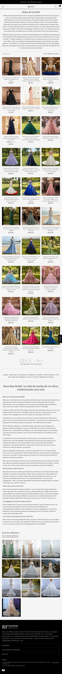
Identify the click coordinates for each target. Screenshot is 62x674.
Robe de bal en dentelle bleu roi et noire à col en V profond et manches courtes (31, 258)
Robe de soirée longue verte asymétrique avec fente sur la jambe (51, 258)
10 (38, 361)
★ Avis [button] (60, 339)
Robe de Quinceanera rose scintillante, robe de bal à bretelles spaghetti (51, 287)
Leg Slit (5, 375)
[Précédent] (2, 2)
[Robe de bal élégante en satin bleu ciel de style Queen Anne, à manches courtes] (11, 245)
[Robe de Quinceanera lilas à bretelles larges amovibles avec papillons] (51, 306)
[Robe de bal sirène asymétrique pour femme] (51, 336)
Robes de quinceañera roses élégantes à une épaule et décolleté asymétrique (11, 319)
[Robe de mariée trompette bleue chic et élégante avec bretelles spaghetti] (51, 216)
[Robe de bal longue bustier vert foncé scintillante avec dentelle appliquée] (31, 216)
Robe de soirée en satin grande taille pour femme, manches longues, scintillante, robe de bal (31, 79)
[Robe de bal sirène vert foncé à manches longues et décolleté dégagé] (11, 216)
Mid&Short (32, 375)
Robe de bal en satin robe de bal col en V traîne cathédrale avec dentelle (31, 199)
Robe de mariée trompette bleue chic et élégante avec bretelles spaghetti (50, 228)
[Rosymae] (31, 6)
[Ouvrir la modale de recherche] (55, 6)
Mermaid (15, 377)
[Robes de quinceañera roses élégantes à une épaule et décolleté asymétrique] (11, 306)
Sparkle (39, 375)
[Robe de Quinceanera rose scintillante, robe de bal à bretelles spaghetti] (51, 275)
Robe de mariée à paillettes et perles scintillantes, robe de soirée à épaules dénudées (11, 170)
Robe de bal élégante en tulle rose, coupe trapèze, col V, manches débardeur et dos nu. (51, 199)
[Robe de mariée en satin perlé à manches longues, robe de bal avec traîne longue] (51, 157)
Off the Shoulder (49, 375)
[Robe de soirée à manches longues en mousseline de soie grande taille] (11, 125)
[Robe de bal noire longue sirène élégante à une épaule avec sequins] (11, 66)
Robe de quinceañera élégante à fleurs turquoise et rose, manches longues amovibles (11, 287)
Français (4, 659)
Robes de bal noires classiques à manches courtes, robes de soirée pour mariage (11, 108)
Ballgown (23, 377)
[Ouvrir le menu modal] (3, 6)
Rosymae (14, 662)
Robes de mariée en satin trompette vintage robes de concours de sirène (11, 199)
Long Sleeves (23, 375)
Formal (35, 377)
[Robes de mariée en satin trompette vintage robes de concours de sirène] (11, 186)
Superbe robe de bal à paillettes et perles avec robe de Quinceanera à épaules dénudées (31, 138)
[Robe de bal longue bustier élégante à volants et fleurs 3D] (31, 306)
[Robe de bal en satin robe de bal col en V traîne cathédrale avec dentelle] (31, 186)
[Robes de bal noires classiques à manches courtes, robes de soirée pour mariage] (11, 96)
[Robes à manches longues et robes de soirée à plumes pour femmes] (51, 66)
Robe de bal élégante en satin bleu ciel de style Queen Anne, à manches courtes (11, 258)
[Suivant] (59, 2)
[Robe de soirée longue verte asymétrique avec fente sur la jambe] (51, 245)
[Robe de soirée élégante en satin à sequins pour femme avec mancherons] (51, 96)
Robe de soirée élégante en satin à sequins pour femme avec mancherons (50, 108)
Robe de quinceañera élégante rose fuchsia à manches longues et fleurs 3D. (31, 348)
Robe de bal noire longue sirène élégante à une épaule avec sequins (11, 79)
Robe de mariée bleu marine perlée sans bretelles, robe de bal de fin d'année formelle (31, 170)
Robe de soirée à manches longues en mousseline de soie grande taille (11, 138)
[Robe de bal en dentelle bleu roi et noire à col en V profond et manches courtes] (31, 245)
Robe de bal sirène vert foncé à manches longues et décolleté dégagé (11, 228)
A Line (30, 377)
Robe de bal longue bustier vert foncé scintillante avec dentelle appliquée (31, 228)
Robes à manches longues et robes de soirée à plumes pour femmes (51, 79)
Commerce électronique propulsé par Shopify (13, 665)
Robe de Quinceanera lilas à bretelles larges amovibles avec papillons (50, 319)
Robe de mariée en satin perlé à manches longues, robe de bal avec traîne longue (50, 170)
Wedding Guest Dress (46, 377)
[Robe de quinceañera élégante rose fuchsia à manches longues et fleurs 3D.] (31, 336)
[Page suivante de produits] (42, 360)
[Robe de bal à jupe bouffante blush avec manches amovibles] (51, 125)
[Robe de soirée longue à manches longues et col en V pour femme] (31, 96)
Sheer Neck (13, 375)
